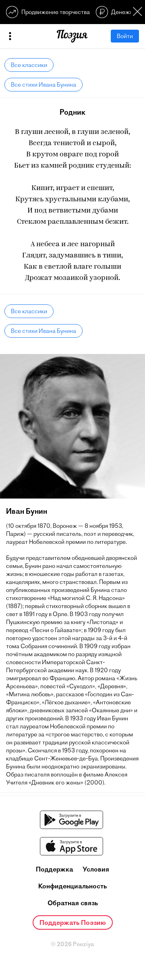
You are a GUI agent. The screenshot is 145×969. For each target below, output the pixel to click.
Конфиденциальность (72, 886)
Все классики (29, 65)
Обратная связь (73, 903)
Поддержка (54, 869)
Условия (96, 869)
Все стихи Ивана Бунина (43, 84)
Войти (125, 36)
